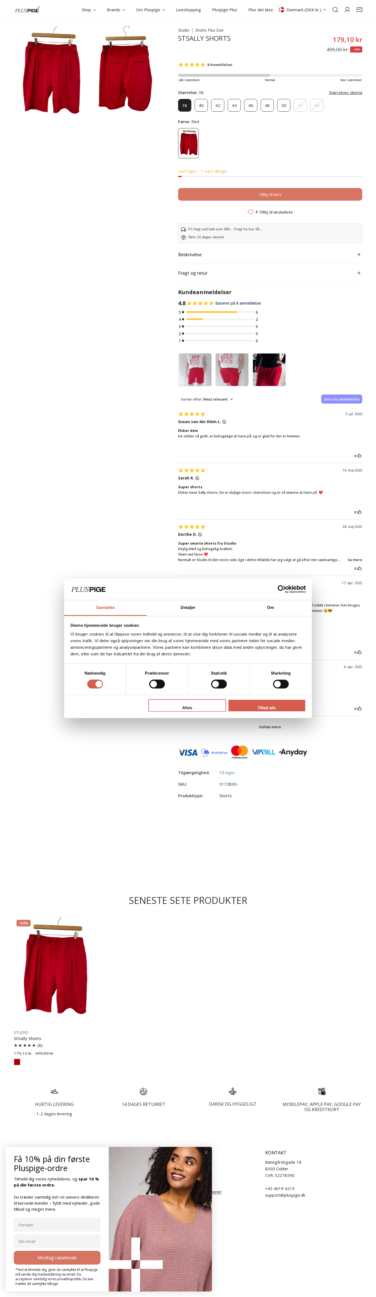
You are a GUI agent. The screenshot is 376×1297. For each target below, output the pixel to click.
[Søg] (335, 10)
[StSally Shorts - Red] (17, 1062)
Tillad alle (267, 707)
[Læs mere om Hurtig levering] (54, 1091)
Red (188, 143)
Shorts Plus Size (209, 30)
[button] (359, 10)
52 (300, 105)
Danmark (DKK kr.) (304, 9)
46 (250, 105)
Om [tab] (270, 607)
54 (316, 105)
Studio (183, 30)
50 (283, 105)
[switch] (157, 684)
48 (267, 105)
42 (217, 105)
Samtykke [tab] (105, 607)
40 (201, 105)
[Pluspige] (27, 9)
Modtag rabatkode (57, 1258)
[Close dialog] (206, 1152)
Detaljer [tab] (188, 607)
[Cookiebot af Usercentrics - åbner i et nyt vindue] (282, 589)
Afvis (187, 707)
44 (234, 105)
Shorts (225, 795)
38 (184, 105)
